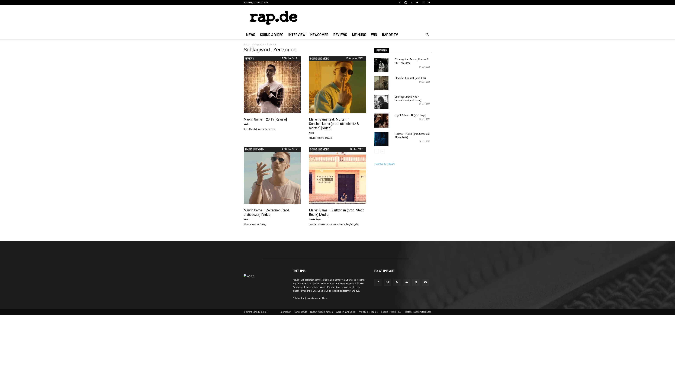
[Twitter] (423, 2)
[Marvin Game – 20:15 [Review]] (272, 84)
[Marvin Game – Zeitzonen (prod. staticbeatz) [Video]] (272, 175)
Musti (246, 124)
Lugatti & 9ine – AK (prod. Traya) (410, 115)
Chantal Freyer (315, 219)
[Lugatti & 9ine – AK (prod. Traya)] (381, 121)
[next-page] (382, 151)
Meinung (359, 35)
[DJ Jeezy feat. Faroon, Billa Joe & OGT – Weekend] (381, 65)
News (250, 35)
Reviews (340, 35)
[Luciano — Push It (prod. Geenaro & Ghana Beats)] (381, 139)
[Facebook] (399, 2)
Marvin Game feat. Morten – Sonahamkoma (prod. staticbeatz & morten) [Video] (334, 123)
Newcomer (319, 35)
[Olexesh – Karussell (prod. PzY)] (381, 83)
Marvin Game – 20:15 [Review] (265, 119)
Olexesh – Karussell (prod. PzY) (410, 78)
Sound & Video (271, 35)
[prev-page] (376, 151)
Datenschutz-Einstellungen (418, 311)
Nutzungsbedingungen (321, 311)
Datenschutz (301, 311)
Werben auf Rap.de (345, 311)
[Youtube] (428, 2)
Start (246, 44)
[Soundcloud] (417, 2)
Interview (296, 35)
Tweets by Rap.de (384, 163)
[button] (427, 35)
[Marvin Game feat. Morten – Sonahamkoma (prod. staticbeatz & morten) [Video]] (337, 84)
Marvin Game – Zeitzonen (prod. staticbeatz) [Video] (267, 212)
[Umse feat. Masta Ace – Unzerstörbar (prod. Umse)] (381, 102)
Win (374, 35)
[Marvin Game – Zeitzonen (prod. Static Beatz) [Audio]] (337, 175)
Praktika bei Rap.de (368, 311)
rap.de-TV (390, 35)
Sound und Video (319, 58)
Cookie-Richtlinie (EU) (391, 311)
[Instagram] (405, 2)
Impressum (285, 311)
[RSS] (411, 2)
